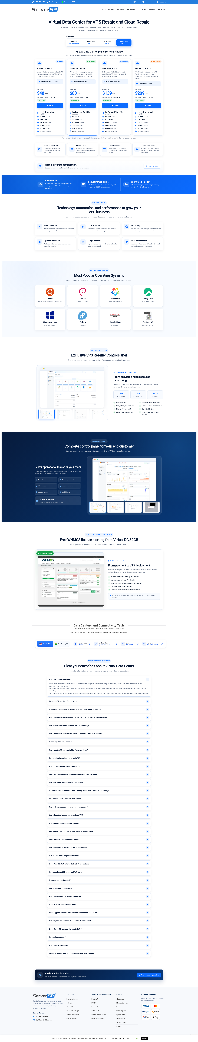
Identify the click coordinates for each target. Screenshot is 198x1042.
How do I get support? (57, 937)
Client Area (120, 999)
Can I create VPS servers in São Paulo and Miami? (68, 750)
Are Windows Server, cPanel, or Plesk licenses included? (71, 831)
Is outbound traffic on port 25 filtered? (64, 856)
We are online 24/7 (69, 2)
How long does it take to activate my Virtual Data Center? (71, 953)
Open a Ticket (120, 1015)
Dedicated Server (72, 999)
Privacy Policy (145, 1035)
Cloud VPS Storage (73, 1011)
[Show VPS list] (98, 414)
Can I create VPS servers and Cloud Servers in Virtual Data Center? (75, 734)
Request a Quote (72, 1018)
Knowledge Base (121, 1011)
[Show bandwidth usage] (115, 507)
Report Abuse (161, 1035)
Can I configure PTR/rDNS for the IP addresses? (68, 848)
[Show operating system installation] (133, 507)
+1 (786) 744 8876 (39, 2)
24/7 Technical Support (44, 1020)
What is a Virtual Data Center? (60, 679)
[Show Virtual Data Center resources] (64, 414)
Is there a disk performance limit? (62, 905)
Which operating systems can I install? (64, 823)
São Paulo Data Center (98, 1015)
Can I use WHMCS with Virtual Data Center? (66, 783)
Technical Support (54, 2)
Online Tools (95, 1011)
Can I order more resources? (60, 888)
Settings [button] (135, 1039)
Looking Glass (95, 1007)
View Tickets (120, 1018)
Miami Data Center (97, 1018)
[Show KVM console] (151, 507)
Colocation (70, 1003)
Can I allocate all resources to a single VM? (66, 815)
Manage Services (122, 1003)
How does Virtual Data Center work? (63, 701)
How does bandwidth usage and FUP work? (65, 872)
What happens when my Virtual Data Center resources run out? (73, 913)
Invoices (137, 2)
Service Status (121, 1022)
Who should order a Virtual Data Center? (65, 799)
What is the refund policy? (59, 945)
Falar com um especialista (150, 975)
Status (153, 1035)
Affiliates (119, 1026)
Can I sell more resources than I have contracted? (68, 807)
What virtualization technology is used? (64, 766)
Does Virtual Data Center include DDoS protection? (69, 864)
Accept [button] (144, 1038)
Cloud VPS (70, 1007)
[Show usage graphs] (97, 507)
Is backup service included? (60, 880)
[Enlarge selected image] (72, 389)
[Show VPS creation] (46, 414)
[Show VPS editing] (81, 414)
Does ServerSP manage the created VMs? (65, 929)
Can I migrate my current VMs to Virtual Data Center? (70, 921)
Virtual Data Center (73, 1015)
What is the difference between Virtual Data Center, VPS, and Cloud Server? (78, 717)
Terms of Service (133, 1035)
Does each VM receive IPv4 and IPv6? (64, 839)
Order (51, 105)
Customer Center (149, 2)
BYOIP (93, 1003)
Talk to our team (153, 166)
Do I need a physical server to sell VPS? (64, 758)
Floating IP (94, 999)
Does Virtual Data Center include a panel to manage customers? (74, 774)
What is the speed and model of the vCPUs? (66, 896)
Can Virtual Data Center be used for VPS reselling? (69, 726)
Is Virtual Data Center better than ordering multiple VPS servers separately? (79, 791)
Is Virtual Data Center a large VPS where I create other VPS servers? (76, 709)
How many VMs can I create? (60, 742)
